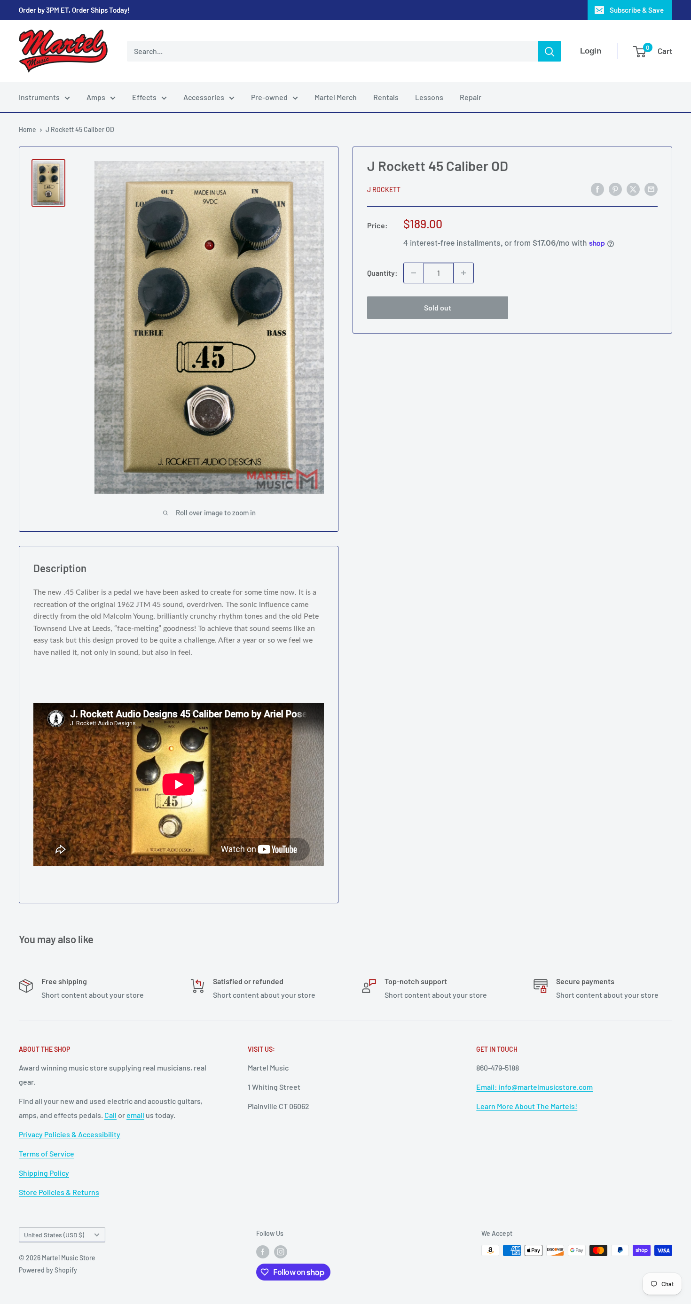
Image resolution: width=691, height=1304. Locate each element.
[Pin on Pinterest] (615, 188)
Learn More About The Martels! (526, 1106)
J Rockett (383, 190)
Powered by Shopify (48, 1270)
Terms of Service (46, 1153)
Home (27, 129)
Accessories (203, 97)
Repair (470, 97)
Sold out (437, 307)
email (135, 1114)
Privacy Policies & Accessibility (69, 1134)
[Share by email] (651, 188)
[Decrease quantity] (414, 273)
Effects (144, 97)
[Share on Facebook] (597, 188)
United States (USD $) (54, 1235)
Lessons (429, 97)
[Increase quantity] (463, 273)
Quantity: (382, 272)
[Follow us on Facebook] (262, 1251)
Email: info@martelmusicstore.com (534, 1086)
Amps (95, 97)
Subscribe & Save (637, 10)
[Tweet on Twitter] (633, 188)
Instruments (39, 97)
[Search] (549, 51)
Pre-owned (269, 97)
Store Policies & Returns (59, 1192)
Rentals (386, 97)
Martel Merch (335, 97)
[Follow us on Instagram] (280, 1251)
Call (110, 1114)
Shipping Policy (44, 1172)
